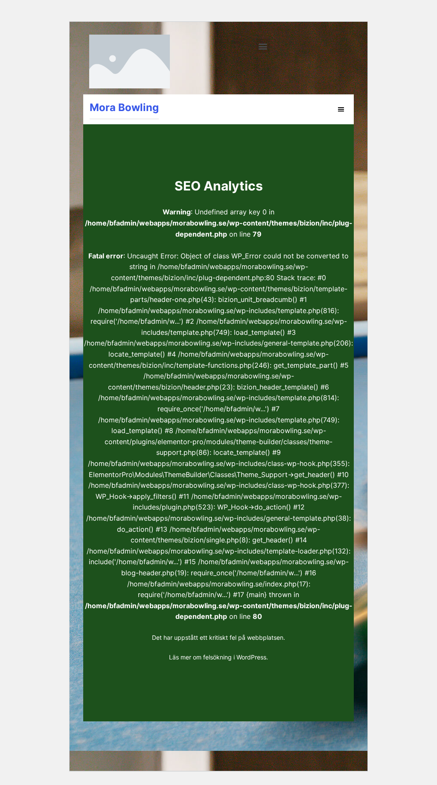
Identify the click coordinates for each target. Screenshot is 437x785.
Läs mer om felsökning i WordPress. (218, 657)
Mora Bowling (124, 107)
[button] (263, 46)
